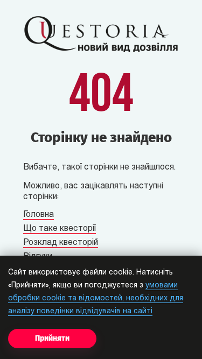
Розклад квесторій (60, 242)
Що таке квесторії (59, 228)
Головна (38, 214)
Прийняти (52, 338)
